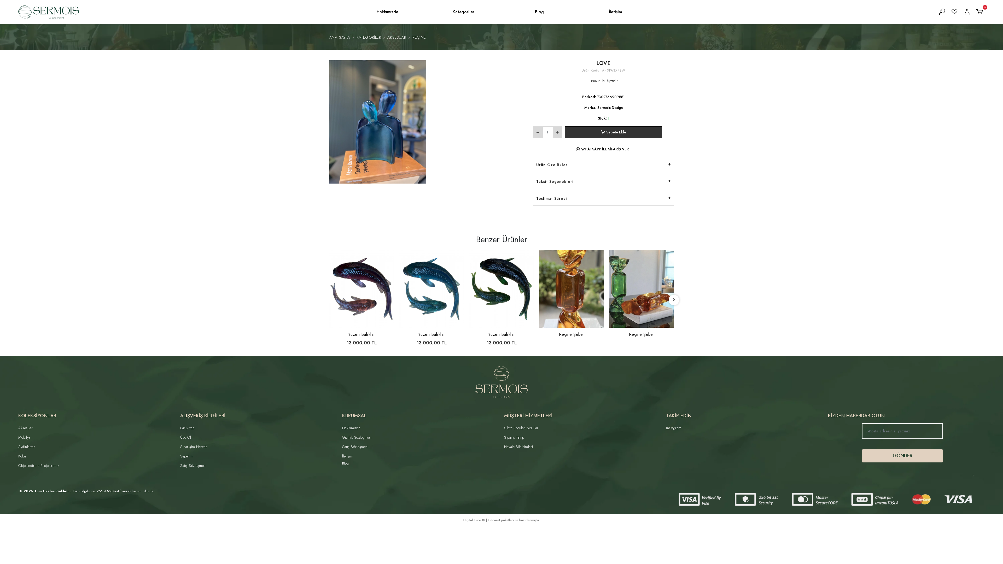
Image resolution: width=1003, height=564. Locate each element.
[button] (980, 12)
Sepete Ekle (616, 132)
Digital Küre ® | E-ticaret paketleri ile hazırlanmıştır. (501, 520)
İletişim (615, 12)
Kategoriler (463, 12)
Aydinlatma (26, 446)
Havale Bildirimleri (518, 446)
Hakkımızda (387, 12)
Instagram (673, 428)
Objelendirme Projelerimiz (38, 465)
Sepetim (186, 456)
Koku (22, 456)
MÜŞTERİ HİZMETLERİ (528, 415)
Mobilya (24, 437)
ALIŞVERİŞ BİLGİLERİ (203, 415)
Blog (539, 12)
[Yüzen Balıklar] (361, 289)
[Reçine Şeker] (571, 289)
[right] (674, 300)
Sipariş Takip (514, 437)
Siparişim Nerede (193, 446)
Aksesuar (25, 428)
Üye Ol (185, 437)
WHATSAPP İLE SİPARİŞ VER (605, 149)
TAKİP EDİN (678, 415)
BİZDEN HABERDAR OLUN (856, 415)
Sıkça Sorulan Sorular (521, 428)
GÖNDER (902, 455)
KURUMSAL (354, 415)
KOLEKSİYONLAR (37, 415)
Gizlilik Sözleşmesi (357, 437)
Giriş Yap (187, 428)
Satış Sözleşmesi (193, 465)
